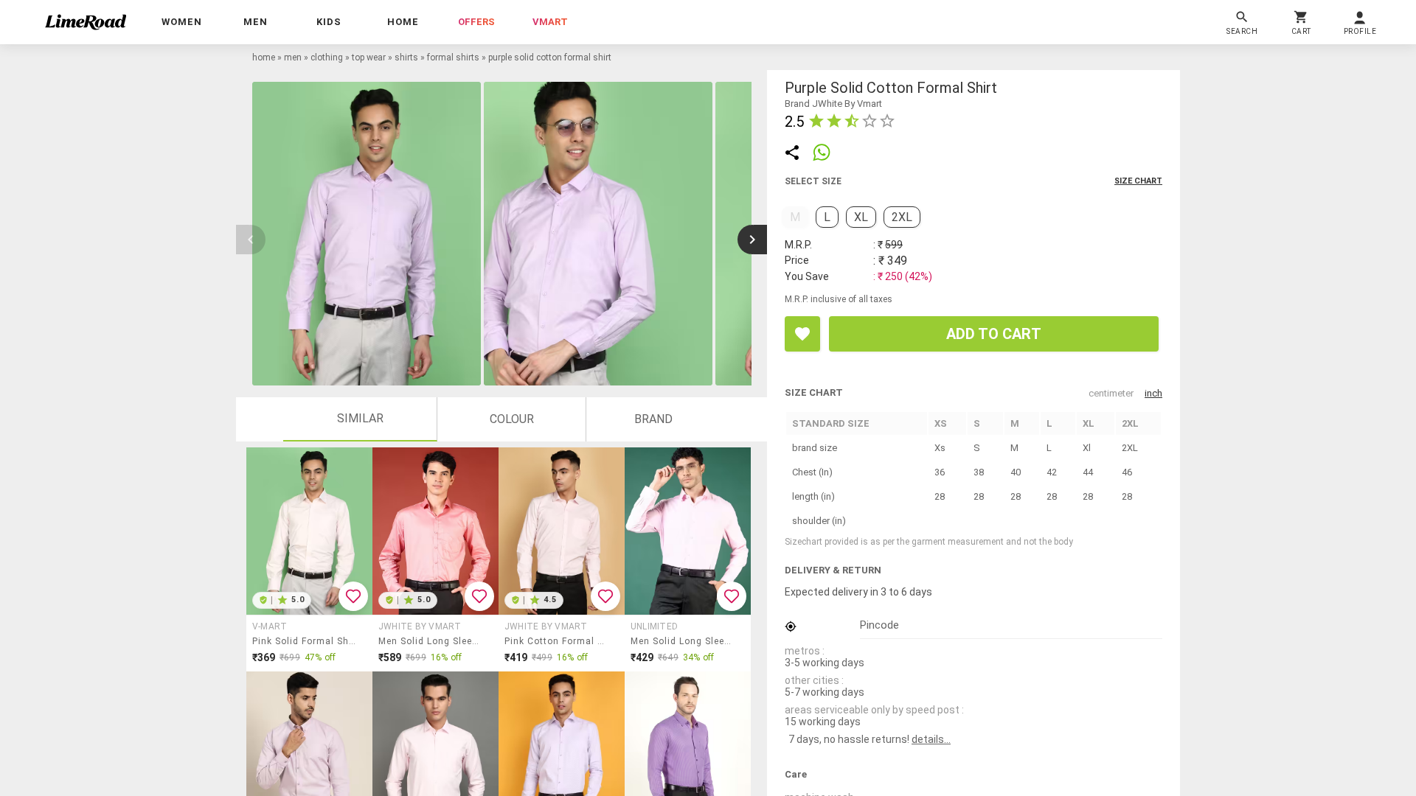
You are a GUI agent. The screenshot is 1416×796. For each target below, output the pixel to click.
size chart (1138, 181)
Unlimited (654, 626)
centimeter (1111, 393)
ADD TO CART (993, 334)
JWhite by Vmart (420, 626)
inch (1153, 393)
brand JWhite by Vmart (833, 103)
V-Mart (269, 626)
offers (476, 21)
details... (931, 739)
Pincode (879, 625)
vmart (550, 21)
